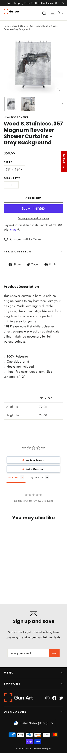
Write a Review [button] (35, 460)
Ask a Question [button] (35, 469)
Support (12, 683)
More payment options (33, 218)
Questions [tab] (37, 477)
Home (6, 25)
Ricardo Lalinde (16, 117)
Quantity (12, 178)
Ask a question (17, 251)
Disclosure (15, 712)
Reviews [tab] (13, 477)
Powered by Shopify (42, 748)
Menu (9, 672)
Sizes (8, 162)
